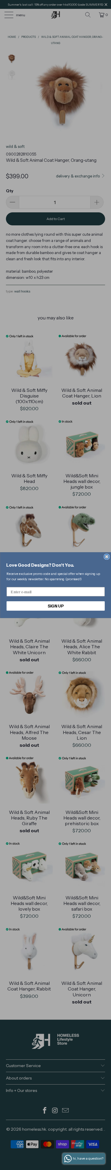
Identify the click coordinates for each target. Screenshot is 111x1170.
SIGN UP (55, 605)
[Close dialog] (106, 556)
